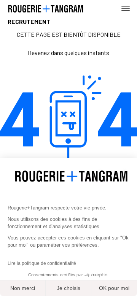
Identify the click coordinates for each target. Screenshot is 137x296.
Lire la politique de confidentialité (42, 263)
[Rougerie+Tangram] (46, 8)
